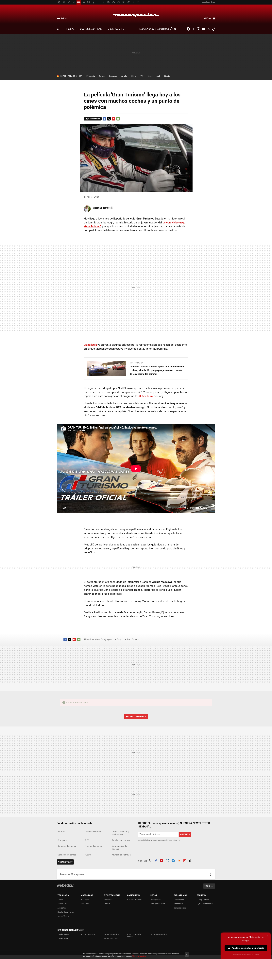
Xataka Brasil (63, 938)
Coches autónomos (67, 854)
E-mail (118, 118)
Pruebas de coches (121, 840)
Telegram (188, 29)
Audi (158, 76)
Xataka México (63, 934)
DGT (80, 76)
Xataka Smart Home (66, 912)
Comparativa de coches (119, 847)
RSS (179, 860)
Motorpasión (136, 14)
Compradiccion (180, 908)
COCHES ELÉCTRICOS (91, 29)
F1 (131, 29)
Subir (207, 886)
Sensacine (108, 900)
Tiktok (213, 29)
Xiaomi (149, 76)
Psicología (90, 76)
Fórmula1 (62, 831)
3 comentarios (94, 119)
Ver (137, 716)
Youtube (203, 29)
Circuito (167, 76)
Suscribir (185, 834)
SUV (87, 840)
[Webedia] (65, 885)
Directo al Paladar (134, 900)
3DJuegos (85, 900)
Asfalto (124, 76)
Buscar (209, 874)
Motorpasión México (158, 934)
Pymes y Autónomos (205, 904)
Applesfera (62, 908)
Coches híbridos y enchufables (120, 833)
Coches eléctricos (93, 831)
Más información (139, 956)
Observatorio (116, 29)
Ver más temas (65, 862)
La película (90, 344)
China (133, 76)
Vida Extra (85, 904)
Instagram (198, 29)
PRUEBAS (69, 29)
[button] (102, 208)
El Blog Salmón (203, 900)
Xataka (60, 900)
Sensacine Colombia (112, 938)
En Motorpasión (136, 363)
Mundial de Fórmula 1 (122, 854)
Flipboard (113, 118)
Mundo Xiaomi (63, 916)
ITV (141, 76)
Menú (64, 18)
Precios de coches (93, 846)
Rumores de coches (67, 846)
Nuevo (207, 18)
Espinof (107, 904)
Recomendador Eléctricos (154, 29)
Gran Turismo (133, 639)
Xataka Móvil (63, 904)
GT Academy (145, 396)
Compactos (63, 840)
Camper (102, 76)
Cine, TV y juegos (103, 639)
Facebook (193, 29)
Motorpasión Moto (157, 904)
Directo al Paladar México (134, 935)
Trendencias (179, 900)
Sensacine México (111, 934)
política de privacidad (172, 840)
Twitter (208, 29)
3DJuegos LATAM (88, 934)
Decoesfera (178, 904)
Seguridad (113, 76)
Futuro (88, 854)
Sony (119, 639)
